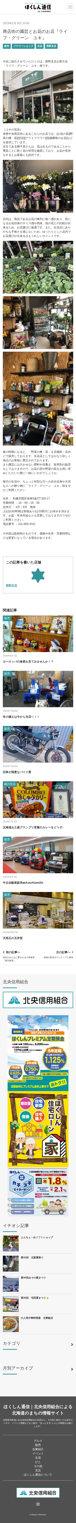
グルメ (38, 1440)
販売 (6, 46)
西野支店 (51, 46)
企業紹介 (38, 1449)
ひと (38, 1461)
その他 (38, 1466)
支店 (39, 46)
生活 (38, 1457)
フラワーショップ (23, 46)
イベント (38, 1453)
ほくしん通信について (38, 1474)
